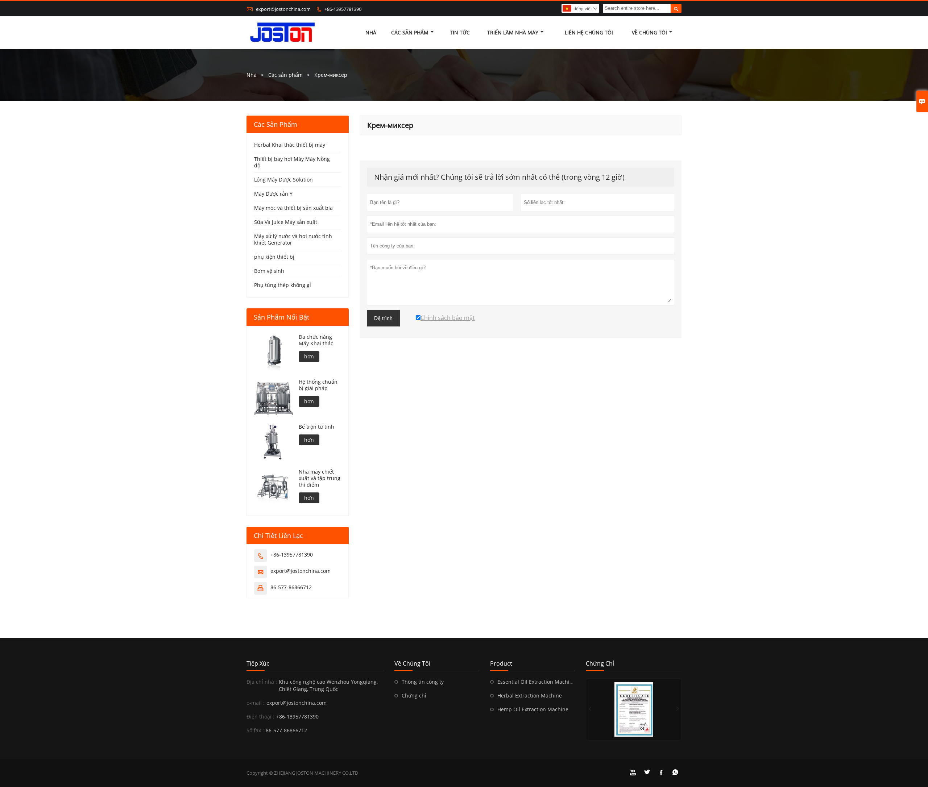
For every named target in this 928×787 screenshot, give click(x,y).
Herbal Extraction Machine (529, 695)
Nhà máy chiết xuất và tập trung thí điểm (319, 478)
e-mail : (255, 702)
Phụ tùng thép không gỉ (282, 285)
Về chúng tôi (649, 32)
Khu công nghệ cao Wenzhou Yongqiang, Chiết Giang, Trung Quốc (328, 685)
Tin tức (460, 32)
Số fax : (255, 730)
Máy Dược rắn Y (273, 193)
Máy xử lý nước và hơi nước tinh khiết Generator (293, 239)
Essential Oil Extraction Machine (536, 681)
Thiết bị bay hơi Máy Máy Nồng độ (292, 162)
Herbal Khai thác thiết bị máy (289, 144)
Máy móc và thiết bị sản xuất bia (293, 207)
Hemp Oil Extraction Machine (532, 709)
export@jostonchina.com (283, 9)
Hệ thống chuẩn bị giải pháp (318, 385)
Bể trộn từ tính (316, 427)
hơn (309, 356)
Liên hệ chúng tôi (589, 32)
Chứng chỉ (414, 695)
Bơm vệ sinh (269, 270)
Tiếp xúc (257, 663)
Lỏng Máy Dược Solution (283, 179)
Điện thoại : (260, 716)
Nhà (370, 32)
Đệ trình (383, 318)
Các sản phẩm (409, 32)
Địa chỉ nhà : (261, 681)
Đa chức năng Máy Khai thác (316, 340)
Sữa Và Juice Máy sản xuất (285, 221)
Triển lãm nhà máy (512, 32)
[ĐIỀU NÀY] (634, 709)
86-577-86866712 (291, 587)
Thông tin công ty (423, 681)
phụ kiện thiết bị (274, 256)
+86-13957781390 (342, 9)
